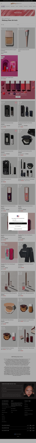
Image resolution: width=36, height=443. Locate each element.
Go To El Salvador (18, 226)
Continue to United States (18, 223)
